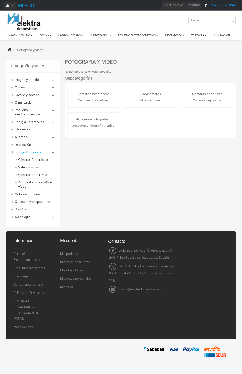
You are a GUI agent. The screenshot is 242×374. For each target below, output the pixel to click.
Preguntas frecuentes (29, 268)
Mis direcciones (71, 270)
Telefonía (21, 137)
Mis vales (67, 287)
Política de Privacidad (28, 293)
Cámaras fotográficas (33, 160)
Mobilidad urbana (27, 194)
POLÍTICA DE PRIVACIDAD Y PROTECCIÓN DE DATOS (26, 310)
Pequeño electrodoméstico (27, 112)
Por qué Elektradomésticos (26, 257)
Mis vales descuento (75, 262)
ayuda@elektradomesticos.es (140, 289)
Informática (22, 129)
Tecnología (22, 217)
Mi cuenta (69, 240)
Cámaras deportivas (32, 175)
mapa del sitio (23, 327)
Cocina (20, 87)
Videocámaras (28, 167)
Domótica (21, 209)
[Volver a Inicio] (9, 50)
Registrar (194, 5)
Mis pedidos (69, 254)
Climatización (24, 102)
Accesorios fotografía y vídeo (35, 185)
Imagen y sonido (27, 80)
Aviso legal (21, 276)
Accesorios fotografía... (93, 119)
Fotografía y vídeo (28, 152)
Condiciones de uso (28, 285)
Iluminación (23, 145)
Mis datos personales (75, 279)
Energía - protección (29, 122)
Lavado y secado (27, 95)
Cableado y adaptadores (32, 202)
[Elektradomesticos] (23, 21)
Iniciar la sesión (173, 5)
